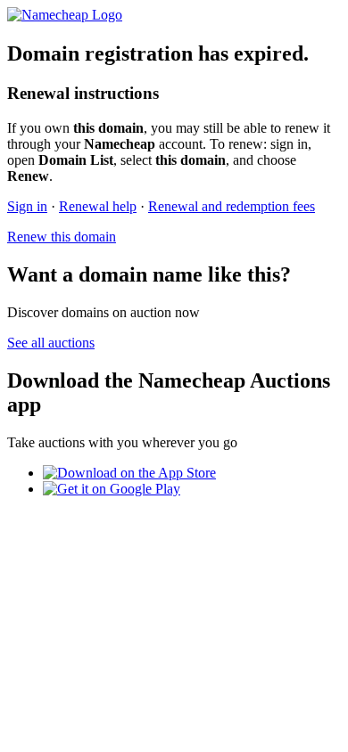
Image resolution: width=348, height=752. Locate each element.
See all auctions (51, 342)
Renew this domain (61, 236)
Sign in (27, 206)
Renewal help (98, 206)
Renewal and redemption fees (231, 206)
